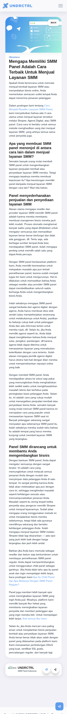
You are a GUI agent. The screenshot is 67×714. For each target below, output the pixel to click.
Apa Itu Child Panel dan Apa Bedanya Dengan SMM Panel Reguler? (31, 581)
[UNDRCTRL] (46, 669)
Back (53, 23)
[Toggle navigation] (60, 6)
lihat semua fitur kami (35, 618)
